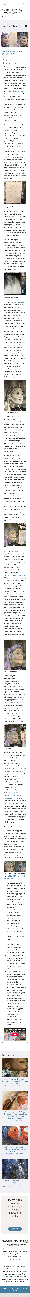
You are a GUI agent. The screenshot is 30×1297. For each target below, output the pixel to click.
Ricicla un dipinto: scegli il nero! (15, 1182)
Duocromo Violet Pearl (13, 580)
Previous (7, 1043)
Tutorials (12, 53)
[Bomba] (12, 63)
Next (24, 1043)
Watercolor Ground (7, 1155)
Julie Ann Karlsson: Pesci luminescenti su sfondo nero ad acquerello (15, 1149)
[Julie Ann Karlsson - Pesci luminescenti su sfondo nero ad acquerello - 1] (15, 1126)
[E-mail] (21, 63)
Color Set (9, 1121)
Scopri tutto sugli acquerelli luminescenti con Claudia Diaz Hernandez (15, 1081)
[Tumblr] (15, 63)
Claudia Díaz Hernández (14, 1086)
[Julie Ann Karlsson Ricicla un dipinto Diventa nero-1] (15, 1160)
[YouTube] (11, 4)
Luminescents (20, 55)
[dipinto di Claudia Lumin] (15, 1058)
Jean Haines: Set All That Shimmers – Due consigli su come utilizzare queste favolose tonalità (15, 1115)
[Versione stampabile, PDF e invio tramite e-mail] (7, 60)
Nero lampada (19, 302)
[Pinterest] (8, 4)
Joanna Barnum (11, 55)
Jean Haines (15, 1121)
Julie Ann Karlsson (10, 1153)
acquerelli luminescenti (15, 91)
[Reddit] (6, 63)
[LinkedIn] (9, 63)
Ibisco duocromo (19, 575)
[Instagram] (5, 4)
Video (23, 1086)
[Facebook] (2, 4)
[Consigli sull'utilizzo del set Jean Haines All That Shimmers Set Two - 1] (15, 1091)
